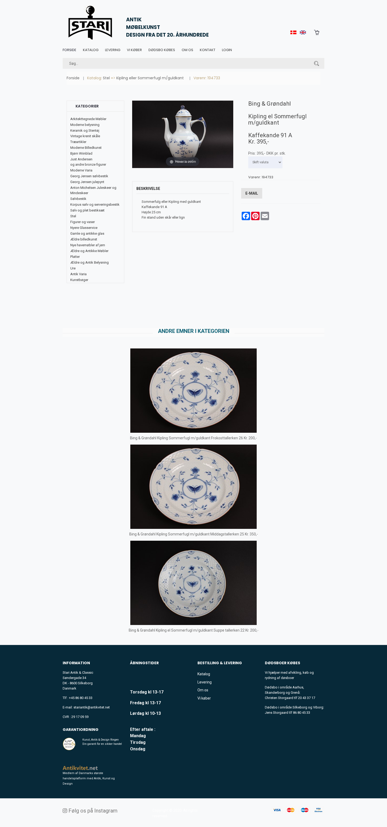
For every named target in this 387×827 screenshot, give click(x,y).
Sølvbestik (78, 199)
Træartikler (78, 142)
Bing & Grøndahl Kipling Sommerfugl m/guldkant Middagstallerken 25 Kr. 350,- (193, 534)
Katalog (90, 49)
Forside (69, 49)
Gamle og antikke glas (87, 233)
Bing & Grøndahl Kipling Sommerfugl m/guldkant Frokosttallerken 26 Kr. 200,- (193, 438)
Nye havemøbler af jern (87, 245)
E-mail (251, 193)
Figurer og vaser (82, 222)
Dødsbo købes (161, 49)
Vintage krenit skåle (85, 136)
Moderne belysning (85, 125)
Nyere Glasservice (83, 228)
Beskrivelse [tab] (148, 188)
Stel (106, 78)
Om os (187, 49)
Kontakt (207, 49)
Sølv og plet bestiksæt (87, 210)
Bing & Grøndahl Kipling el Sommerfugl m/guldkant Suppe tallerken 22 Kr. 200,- (194, 630)
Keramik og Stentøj (84, 130)
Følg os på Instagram (92, 811)
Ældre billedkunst (83, 239)
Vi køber (134, 49)
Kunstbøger (79, 280)
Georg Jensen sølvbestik (89, 176)
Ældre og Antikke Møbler (89, 251)
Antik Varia (78, 274)
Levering (112, 49)
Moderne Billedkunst (86, 148)
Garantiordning (80, 729)
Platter (75, 257)
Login (227, 49)
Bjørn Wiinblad (81, 153)
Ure (73, 268)
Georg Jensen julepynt (87, 182)
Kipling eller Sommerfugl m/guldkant (150, 78)
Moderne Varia (81, 170)
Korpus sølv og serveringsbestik (95, 204)
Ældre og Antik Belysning (89, 262)
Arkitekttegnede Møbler (88, 119)
